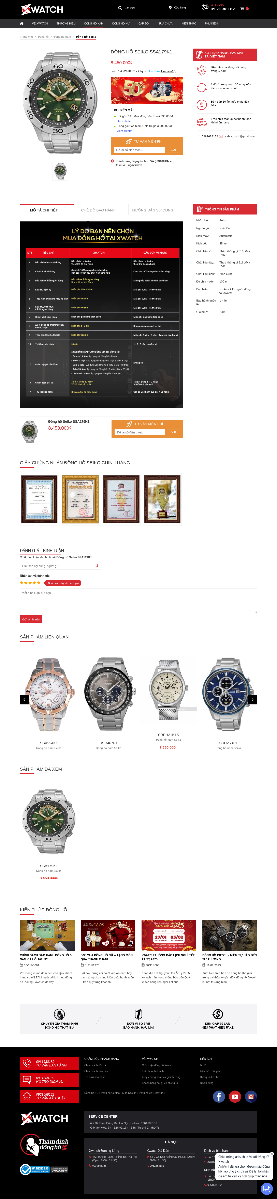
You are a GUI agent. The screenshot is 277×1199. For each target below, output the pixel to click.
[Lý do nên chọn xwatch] (101, 314)
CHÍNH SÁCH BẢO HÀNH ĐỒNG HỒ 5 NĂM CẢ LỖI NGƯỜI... (46, 957)
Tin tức (204, 1065)
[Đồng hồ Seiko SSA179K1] (49, 821)
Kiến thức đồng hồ (210, 1071)
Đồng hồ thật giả (59, 1027)
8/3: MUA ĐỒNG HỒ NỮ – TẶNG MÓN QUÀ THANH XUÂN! (107, 957)
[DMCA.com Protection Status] (59, 1171)
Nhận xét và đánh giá (34, 575)
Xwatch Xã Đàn (158, 1150)
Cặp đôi (143, 23)
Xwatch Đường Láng (104, 1150)
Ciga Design (129, 1092)
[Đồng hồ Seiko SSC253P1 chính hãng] (228, 694)
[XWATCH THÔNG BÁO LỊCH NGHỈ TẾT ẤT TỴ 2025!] (169, 935)
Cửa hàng (180, 7)
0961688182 (223, 9)
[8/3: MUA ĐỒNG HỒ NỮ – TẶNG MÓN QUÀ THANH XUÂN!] (108, 935)
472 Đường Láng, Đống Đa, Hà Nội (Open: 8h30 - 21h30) (114, 1158)
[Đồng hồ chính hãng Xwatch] (42, 9)
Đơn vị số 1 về (138, 1023)
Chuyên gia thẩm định (59, 1023)
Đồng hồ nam (93, 23)
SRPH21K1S (168, 737)
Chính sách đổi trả (95, 1065)
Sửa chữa (165, 23)
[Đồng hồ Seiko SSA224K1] (49, 694)
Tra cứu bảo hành (94, 1077)
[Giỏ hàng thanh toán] (242, 9)
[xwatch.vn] (44, 1118)
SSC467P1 (108, 745)
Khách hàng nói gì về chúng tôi (160, 1082)
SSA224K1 (48, 745)
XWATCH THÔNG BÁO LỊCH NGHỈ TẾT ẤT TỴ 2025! (168, 957)
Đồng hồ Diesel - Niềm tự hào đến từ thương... (229, 957)
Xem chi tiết (124, 121)
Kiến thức (188, 23)
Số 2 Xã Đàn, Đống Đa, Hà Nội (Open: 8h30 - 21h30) (172, 1158)
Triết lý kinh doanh (153, 1071)
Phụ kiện (211, 23)
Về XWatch (40, 23)
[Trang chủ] (22, 23)
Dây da (159, 1092)
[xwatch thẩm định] (44, 1144)
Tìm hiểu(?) (168, 71)
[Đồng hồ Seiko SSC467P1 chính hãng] (108, 694)
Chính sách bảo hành (96, 1071)
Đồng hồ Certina (110, 1092)
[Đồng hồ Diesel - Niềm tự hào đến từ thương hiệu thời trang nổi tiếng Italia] (229, 935)
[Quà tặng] (147, 91)
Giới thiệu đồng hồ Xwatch (157, 1065)
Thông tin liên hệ (209, 1077)
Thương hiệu (66, 23)
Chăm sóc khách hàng (101, 1058)
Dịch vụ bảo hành (217, 1150)
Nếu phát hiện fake (218, 1027)
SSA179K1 (48, 868)
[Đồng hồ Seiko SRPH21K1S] (168, 690)
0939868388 (99, 1165)
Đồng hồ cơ (145, 1092)
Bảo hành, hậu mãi (138, 1027)
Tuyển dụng (206, 1082)
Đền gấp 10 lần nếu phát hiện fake (230, 103)
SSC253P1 (228, 745)
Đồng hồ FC (91, 1092)
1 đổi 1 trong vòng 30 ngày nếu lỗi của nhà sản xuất (231, 86)
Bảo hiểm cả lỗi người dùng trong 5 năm (228, 69)
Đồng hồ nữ (121, 23)
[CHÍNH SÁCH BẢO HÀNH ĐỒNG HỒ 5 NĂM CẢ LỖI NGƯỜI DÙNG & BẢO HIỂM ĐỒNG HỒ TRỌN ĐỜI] (47, 935)
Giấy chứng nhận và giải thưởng (161, 1077)
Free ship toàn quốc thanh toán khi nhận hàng (231, 120)
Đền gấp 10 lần (217, 1023)
